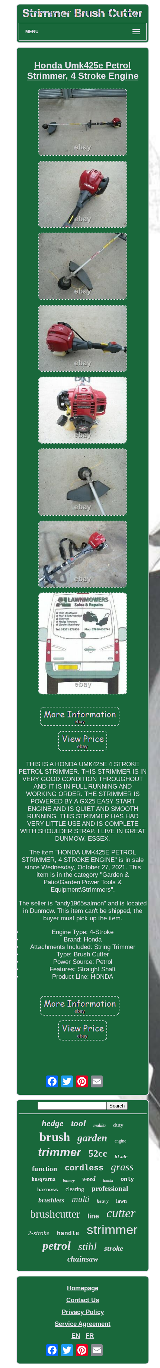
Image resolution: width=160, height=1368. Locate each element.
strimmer (112, 1229)
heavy (103, 1201)
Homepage (82, 1288)
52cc (98, 1153)
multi (80, 1199)
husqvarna (43, 1179)
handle (68, 1233)
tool (78, 1123)
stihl (87, 1246)
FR (90, 1335)
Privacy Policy (83, 1312)
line (93, 1216)
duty (118, 1125)
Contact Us (82, 1300)
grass (122, 1167)
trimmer (59, 1152)
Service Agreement (83, 1323)
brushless (51, 1200)
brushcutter (55, 1214)
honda (108, 1181)
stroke (113, 1248)
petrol (56, 1245)
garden (92, 1138)
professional (110, 1188)
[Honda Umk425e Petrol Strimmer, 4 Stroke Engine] (82, 123)
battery (69, 1180)
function (44, 1169)
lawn (121, 1201)
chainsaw (82, 1258)
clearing (74, 1189)
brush (54, 1137)
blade (121, 1156)
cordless (84, 1168)
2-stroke (38, 1233)
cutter (120, 1213)
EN (75, 1335)
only (127, 1179)
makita (99, 1125)
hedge (53, 1123)
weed (89, 1178)
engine (120, 1141)
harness (47, 1190)
